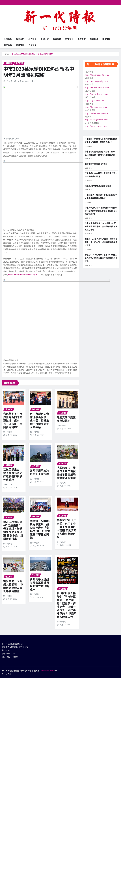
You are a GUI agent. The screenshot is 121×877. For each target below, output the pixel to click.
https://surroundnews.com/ (97, 87)
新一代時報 (7, 81)
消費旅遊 (57, 39)
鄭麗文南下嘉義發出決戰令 (66, 419)
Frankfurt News (48, 670)
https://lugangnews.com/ (96, 107)
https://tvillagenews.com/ (96, 126)
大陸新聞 (32, 45)
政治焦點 (20, 39)
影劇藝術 (94, 39)
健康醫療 (82, 39)
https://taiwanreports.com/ (97, 75)
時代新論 (8, 45)
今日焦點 (8, 39)
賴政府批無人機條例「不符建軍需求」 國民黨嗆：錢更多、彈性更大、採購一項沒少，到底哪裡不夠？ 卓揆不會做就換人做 (67, 604)
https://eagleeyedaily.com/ (96, 81)
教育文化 (69, 39)
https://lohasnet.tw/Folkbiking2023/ (24, 274)
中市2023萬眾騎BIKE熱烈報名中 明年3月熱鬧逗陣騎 (32, 54)
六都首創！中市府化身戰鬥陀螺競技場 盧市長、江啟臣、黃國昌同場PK (12, 420)
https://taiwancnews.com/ (96, 113)
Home (6, 54)
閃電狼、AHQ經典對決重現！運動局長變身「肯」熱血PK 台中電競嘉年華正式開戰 (40, 529)
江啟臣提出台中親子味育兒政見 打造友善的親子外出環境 (12, 474)
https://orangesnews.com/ (96, 119)
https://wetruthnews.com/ (96, 94)
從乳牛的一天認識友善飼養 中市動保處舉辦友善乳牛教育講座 (13, 586)
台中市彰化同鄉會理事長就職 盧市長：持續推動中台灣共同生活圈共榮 (39, 420)
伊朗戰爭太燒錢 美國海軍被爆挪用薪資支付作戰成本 (39, 584)
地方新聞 (32, 39)
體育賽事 (20, 45)
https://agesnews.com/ (95, 100)
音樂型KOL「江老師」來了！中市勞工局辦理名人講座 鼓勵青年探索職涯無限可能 (67, 528)
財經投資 (45, 39)
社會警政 (106, 39)
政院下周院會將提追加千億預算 (39, 472)
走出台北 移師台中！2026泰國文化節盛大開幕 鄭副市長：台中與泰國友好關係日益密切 (101, 226)
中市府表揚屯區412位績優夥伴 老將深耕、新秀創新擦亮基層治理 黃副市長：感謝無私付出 (13, 530)
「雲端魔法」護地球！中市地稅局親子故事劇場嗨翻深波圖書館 (66, 472)
